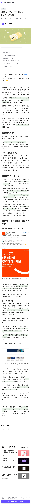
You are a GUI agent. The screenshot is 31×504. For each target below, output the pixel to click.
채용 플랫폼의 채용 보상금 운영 (10, 69)
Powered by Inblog (28, 499)
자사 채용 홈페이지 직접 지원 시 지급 (11, 63)
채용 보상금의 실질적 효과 (8, 58)
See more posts (24, 447)
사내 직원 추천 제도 (8, 66)
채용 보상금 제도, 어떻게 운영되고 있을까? (11, 61)
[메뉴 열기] (28, 2)
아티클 (3, 8)
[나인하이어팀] (3, 24)
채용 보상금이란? (6, 52)
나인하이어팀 (8, 23)
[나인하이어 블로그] (7, 2)
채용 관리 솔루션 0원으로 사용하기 (15, 501)
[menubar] (25, 24)
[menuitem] (25, 24)
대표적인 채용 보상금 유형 (9, 55)
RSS (23, 499)
